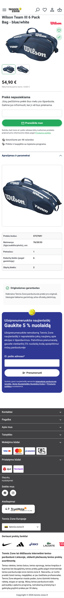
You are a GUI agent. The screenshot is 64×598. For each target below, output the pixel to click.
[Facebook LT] (5, 493)
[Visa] (7, 451)
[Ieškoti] (37, 9)
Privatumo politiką (43, 133)
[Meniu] (4, 9)
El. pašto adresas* (15, 356)
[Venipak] (18, 469)
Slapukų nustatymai (5, 479)
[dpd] (7, 469)
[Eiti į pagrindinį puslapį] (15, 10)
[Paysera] (30, 451)
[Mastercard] (18, 451)
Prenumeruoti (34, 372)
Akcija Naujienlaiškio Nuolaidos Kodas (28, 384)
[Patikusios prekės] (44, 10)
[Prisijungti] (52, 9)
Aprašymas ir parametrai (16, 155)
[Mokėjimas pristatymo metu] (41, 451)
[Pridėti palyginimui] (59, 37)
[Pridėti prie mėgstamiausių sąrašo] (59, 30)
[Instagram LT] (13, 493)
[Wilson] (56, 23)
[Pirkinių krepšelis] (59, 10)
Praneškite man (34, 123)
